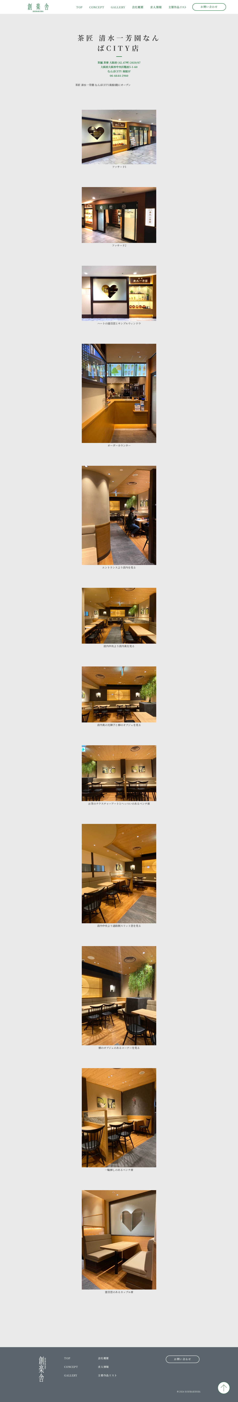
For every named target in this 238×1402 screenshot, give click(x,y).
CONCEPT (96, 7)
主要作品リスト (107, 1375)
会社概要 (138, 7)
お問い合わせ (209, 6)
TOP (79, 7)
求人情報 (156, 7)
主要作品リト (177, 7)
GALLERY (118, 7)
